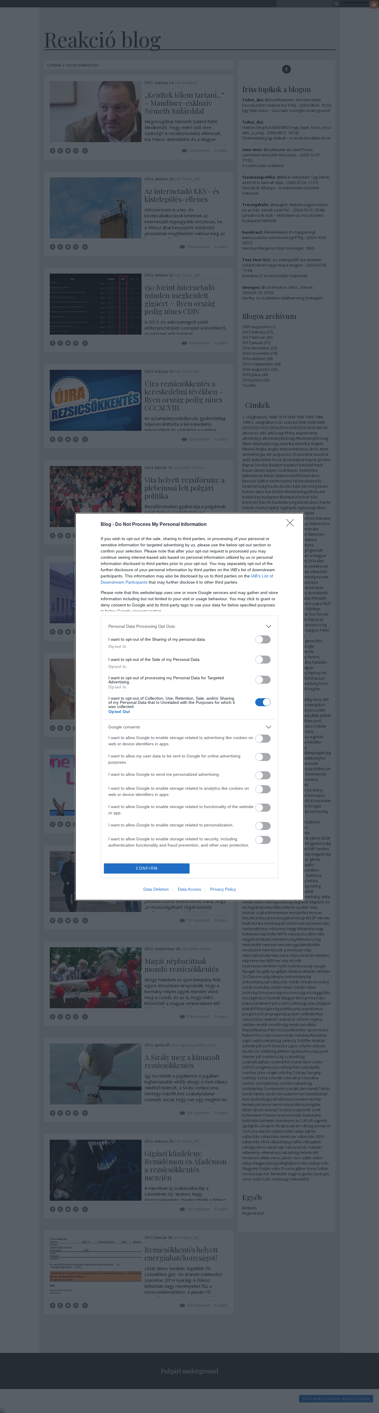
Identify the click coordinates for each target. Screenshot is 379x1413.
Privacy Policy (223, 889)
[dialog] (189, 706)
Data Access (189, 889)
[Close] (292, 524)
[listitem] (189, 626)
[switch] (263, 639)
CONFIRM (147, 868)
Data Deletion (156, 889)
